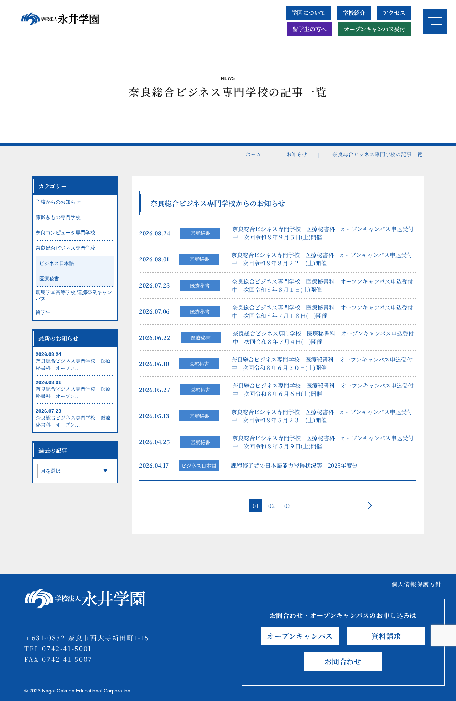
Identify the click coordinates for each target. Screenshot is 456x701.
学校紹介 (354, 13)
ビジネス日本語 (198, 465)
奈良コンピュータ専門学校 (65, 232)
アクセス (394, 13)
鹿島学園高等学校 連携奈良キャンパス (74, 295)
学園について (308, 13)
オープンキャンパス (300, 636)
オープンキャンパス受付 (374, 29)
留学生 (43, 312)
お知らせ (296, 154)
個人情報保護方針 (417, 584)
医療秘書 (200, 233)
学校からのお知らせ (58, 202)
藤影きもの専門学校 (58, 217)
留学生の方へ (309, 29)
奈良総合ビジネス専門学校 (65, 248)
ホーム (253, 154)
